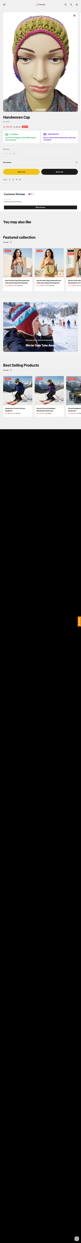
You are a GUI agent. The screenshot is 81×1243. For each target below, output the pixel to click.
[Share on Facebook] (10, 179)
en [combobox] (31, 194)
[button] (40, 207)
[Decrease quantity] (6, 153)
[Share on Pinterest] (16, 179)
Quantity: (6, 149)
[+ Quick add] (29, 274)
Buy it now (59, 172)
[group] (40, 327)
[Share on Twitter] (13, 179)
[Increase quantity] (14, 153)
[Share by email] (20, 179)
